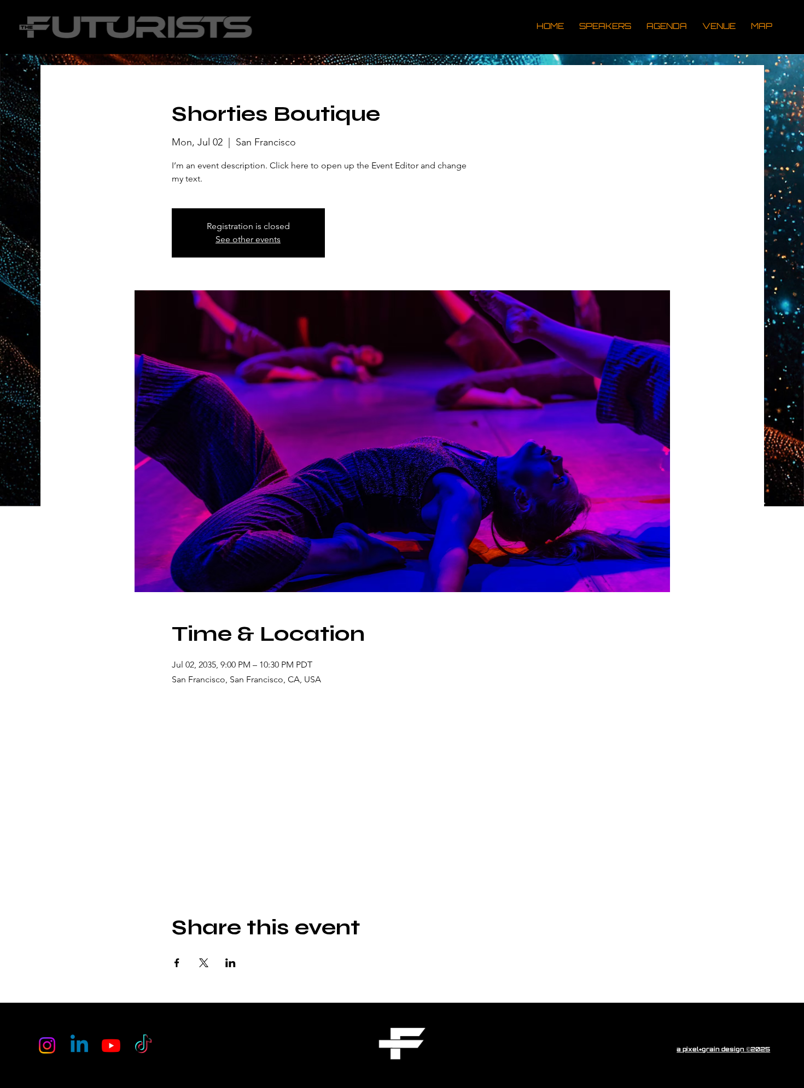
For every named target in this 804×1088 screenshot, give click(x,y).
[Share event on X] (204, 962)
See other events (248, 239)
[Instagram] (47, 1045)
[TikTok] (143, 1045)
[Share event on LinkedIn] (230, 962)
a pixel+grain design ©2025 (723, 1049)
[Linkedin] (79, 1045)
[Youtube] (111, 1045)
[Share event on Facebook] (177, 962)
